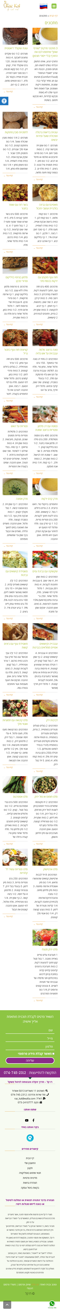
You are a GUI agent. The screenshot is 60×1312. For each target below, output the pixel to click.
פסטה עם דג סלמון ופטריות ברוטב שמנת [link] (46, 428)
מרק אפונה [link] (22, 499)
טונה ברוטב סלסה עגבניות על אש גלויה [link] (47, 351)
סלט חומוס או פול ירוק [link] (46, 796)
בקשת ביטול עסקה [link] (30, 1187)
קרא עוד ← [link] (38, 106)
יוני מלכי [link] (35, 1284)
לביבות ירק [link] (52, 720)
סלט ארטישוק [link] (50, 869)
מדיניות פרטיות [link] (30, 1177)
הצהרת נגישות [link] (30, 1182)
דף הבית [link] (30, 1158)
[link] (4, 101)
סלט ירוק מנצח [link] (50, 949)
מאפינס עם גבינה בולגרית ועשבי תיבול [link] (47, 206)
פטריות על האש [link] (19, 426)
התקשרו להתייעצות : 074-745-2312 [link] (30, 1072)
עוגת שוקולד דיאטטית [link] (16, 48)
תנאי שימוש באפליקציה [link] (30, 1172)
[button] (54, 6)
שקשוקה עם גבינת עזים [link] (45, 571)
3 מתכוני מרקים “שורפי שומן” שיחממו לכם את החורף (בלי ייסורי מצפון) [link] (45, 52)
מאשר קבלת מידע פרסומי (35, 1054)
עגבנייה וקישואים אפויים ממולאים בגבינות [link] (45, 645)
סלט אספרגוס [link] (20, 796)
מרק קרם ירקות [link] (49, 499)
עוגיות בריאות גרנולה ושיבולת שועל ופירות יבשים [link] (47, 136)
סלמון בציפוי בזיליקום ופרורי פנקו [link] (17, 279)
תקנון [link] (30, 1168)
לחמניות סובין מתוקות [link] (16, 132)
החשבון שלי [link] (30, 1163)
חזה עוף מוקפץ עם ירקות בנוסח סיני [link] (48, 279)
